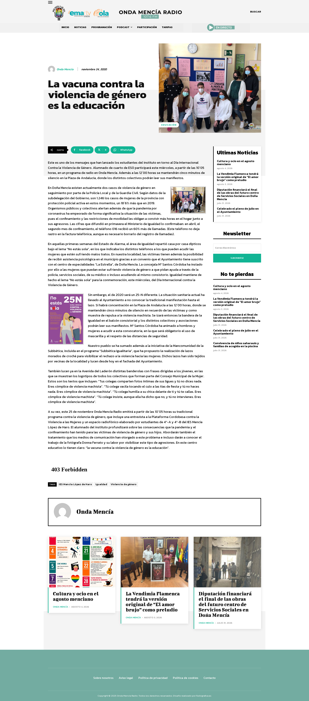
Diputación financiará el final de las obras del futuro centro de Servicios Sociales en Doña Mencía (238, 194)
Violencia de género (124, 484)
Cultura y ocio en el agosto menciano (235, 162)
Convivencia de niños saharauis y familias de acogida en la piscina (236, 344)
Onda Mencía (65, 69)
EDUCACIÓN (168, 125)
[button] (255, 12)
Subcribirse (237, 258)
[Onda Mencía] (52, 69)
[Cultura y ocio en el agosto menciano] (81, 562)
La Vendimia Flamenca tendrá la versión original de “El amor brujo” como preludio (238, 177)
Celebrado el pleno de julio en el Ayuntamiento (238, 210)
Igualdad (101, 484)
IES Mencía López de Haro (75, 484)
